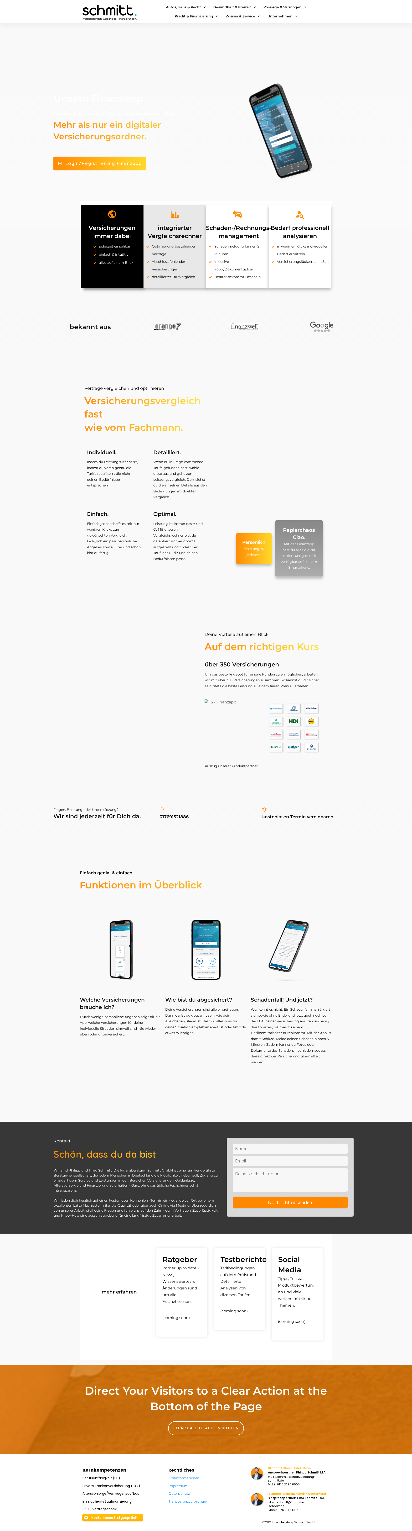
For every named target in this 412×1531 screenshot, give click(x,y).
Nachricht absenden (290, 1202)
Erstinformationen (184, 1478)
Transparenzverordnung (188, 1501)
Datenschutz (179, 1493)
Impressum (178, 1486)
